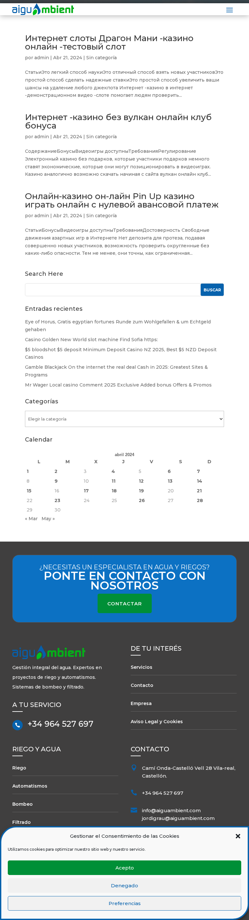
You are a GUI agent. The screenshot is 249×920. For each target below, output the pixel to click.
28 (200, 500)
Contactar (124, 603)
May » (48, 519)
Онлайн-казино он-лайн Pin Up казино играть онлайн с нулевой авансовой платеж (122, 200)
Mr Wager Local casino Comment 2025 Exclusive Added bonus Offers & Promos (118, 385)
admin (41, 58)
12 (141, 481)
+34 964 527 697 (60, 724)
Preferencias (125, 903)
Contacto (142, 685)
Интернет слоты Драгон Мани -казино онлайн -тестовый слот (109, 42)
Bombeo (22, 804)
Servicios (141, 667)
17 (86, 491)
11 (113, 481)
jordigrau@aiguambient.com (178, 818)
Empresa (141, 703)
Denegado (124, 885)
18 (114, 491)
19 (141, 491)
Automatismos (29, 786)
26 (142, 500)
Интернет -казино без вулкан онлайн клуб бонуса (118, 121)
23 (57, 500)
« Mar (31, 519)
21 (199, 491)
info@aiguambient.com (171, 810)
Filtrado (21, 822)
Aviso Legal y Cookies (157, 721)
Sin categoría (101, 58)
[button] (238, 836)
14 (199, 481)
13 (170, 481)
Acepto (124, 868)
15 (29, 491)
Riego (19, 768)
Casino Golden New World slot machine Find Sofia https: (91, 339)
